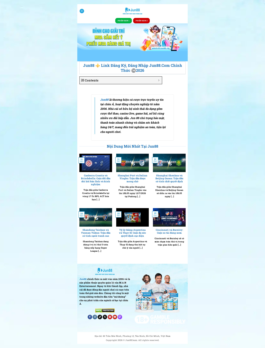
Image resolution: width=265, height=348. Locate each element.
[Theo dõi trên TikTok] (100, 317)
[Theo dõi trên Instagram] (95, 317)
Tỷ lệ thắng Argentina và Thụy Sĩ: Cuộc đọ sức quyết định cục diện (132, 232)
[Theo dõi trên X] (105, 317)
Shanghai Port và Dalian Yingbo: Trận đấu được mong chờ (132, 178)
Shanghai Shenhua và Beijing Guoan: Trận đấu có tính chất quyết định (169, 178)
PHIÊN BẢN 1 (123, 20)
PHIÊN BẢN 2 (141, 20)
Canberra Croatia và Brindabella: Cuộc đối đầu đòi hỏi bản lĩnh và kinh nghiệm (95, 180)
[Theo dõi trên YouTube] (115, 317)
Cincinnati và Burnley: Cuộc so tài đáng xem (169, 231)
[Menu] (82, 11)
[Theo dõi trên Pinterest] (110, 317)
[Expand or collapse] (159, 80)
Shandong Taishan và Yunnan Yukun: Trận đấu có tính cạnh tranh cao (95, 232)
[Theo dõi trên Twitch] (120, 317)
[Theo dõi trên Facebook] (90, 317)
